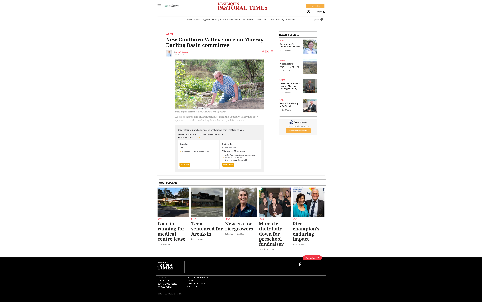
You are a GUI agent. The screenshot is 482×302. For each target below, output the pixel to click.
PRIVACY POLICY (165, 287)
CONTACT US (163, 281)
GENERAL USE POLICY (167, 284)
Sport (197, 19)
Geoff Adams (182, 52)
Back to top (310, 258)
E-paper (319, 12)
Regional (206, 19)
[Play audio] (308, 11)
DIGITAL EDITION (193, 286)
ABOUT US (162, 278)
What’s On (240, 19)
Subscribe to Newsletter (298, 131)
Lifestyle (216, 19)
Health (250, 19)
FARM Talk (228, 19)
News (189, 19)
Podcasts (290, 19)
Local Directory (276, 19)
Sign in (315, 19)
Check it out (261, 19)
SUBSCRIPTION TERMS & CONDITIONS (197, 279)
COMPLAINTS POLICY (195, 283)
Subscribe (315, 6)
